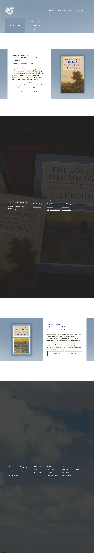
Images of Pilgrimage (35, 21)
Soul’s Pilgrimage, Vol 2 (35, 29)
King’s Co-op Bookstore (53, 210)
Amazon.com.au (80, 204)
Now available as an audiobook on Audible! (23, 88)
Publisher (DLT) (37, 204)
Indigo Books (50, 204)
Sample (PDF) (20, 91)
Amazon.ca (50, 207)
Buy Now (36, 91)
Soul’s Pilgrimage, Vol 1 (35, 25)
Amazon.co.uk (37, 207)
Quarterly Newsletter (82, 10)
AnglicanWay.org (66, 204)
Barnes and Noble (66, 210)
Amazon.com (65, 207)
